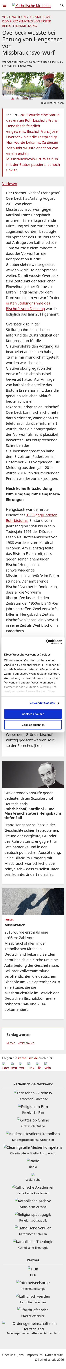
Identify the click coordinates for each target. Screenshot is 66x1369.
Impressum (34, 1355)
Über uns (8, 1355)
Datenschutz (54, 1355)
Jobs (21, 1355)
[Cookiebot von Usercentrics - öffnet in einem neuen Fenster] (46, 641)
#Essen (11, 1043)
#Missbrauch (26, 1043)
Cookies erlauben (33, 713)
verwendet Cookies (42, 702)
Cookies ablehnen (33, 724)
